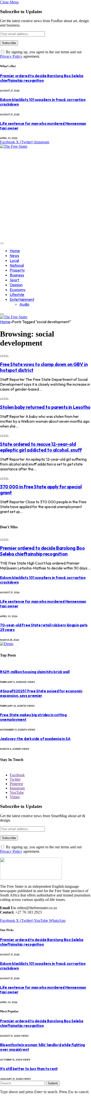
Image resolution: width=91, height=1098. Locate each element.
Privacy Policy (11, 56)
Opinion (16, 284)
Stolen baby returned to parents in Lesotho (45, 407)
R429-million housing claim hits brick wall (34, 671)
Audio (24, 304)
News (14, 255)
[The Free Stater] (13, 146)
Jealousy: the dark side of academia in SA (35, 738)
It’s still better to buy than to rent (29, 1068)
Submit (53, 1083)
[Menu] (2, 243)
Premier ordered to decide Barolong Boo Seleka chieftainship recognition (41, 78)
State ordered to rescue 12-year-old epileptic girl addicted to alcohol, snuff (41, 447)
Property (17, 270)
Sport (14, 279)
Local (14, 260)
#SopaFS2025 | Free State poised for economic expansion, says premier (41, 693)
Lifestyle (17, 294)
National (17, 265)
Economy (17, 289)
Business (17, 275)
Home (15, 250)
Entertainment (22, 299)
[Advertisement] (45, 194)
